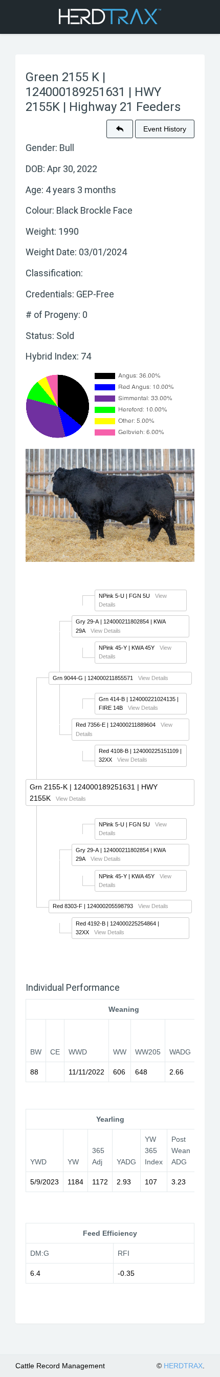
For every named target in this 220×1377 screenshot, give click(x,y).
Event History (164, 129)
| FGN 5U (124, 596)
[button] (119, 129)
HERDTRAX (183, 1366)
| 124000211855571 (93, 678)
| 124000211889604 (116, 725)
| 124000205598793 (93, 906)
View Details (106, 631)
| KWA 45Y (127, 648)
